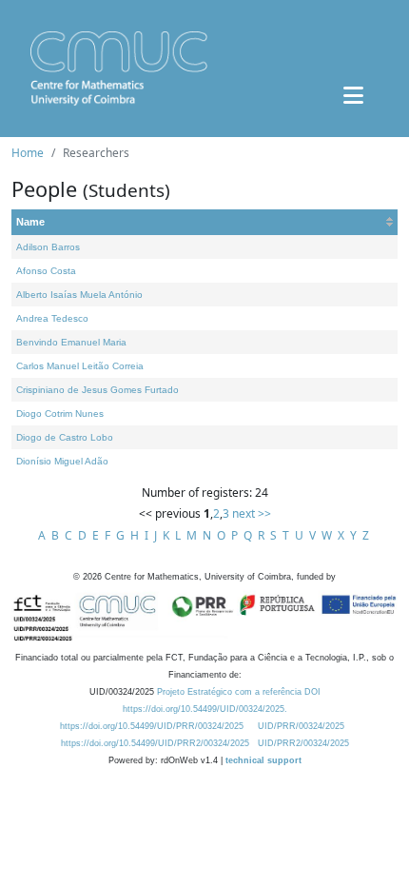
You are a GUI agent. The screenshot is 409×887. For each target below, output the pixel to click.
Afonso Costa (46, 271)
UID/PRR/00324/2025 (301, 726)
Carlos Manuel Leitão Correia (80, 366)
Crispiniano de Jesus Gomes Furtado (97, 389)
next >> (251, 513)
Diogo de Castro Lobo (64, 437)
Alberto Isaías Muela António (79, 294)
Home (27, 153)
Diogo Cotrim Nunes (60, 413)
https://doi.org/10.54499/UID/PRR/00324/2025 (151, 726)
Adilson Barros (48, 247)
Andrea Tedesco (52, 318)
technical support (263, 760)
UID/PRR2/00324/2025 (303, 743)
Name (30, 221)
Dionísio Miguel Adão (62, 461)
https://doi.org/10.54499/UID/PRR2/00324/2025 (155, 743)
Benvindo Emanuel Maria (71, 342)
